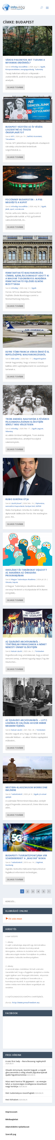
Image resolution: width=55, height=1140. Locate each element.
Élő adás (14, 918)
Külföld (38, 506)
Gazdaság (9, 865)
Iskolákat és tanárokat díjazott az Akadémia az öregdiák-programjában (26, 572)
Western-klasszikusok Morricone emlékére (26, 789)
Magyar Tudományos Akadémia (23, 579)
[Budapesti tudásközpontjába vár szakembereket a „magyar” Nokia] (27, 837)
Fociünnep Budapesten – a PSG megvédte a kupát (23, 201)
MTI (12, 136)
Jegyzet (40, 428)
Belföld (30, 136)
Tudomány (39, 69)
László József (16, 503)
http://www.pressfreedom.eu (25, 1002)
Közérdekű (38, 136)
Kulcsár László (16, 651)
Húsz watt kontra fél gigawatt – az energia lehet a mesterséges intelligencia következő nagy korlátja (26, 1084)
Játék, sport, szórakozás (14, 209)
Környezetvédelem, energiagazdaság (19, 69)
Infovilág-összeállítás (19, 67)
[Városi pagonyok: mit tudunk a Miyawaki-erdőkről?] (27, 41)
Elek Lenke (15, 359)
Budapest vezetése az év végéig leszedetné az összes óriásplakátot (24, 129)
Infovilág (14, 288)
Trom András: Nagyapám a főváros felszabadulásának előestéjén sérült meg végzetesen (27, 422)
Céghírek (39, 862)
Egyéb (43, 67)
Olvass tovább (15, 87)
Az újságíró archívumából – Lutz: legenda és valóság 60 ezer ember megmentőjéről (26, 723)
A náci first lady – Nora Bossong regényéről (25, 1061)
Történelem (39, 651)
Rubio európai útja (17, 499)
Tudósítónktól (16, 794)
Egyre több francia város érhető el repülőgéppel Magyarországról (27, 353)
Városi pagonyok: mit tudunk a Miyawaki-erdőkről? (25, 61)
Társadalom (10, 139)
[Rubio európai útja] (27, 476)
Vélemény (9, 431)
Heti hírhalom (11, 1099)
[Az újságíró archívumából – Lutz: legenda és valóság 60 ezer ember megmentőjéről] (27, 697)
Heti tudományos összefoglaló (19, 1093)
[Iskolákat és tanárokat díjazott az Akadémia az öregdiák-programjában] (27, 549)
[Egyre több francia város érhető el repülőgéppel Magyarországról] (27, 331)
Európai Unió (30, 506)
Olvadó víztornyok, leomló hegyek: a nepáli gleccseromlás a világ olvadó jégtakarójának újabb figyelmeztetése (26, 1072)
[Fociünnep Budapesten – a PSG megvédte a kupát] (27, 181)
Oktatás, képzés (11, 582)
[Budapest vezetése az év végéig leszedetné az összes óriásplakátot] (27, 109)
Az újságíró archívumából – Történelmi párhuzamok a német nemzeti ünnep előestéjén (26, 644)
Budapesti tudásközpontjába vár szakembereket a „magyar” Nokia (26, 857)
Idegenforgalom (40, 359)
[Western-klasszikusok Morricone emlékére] (27, 769)
